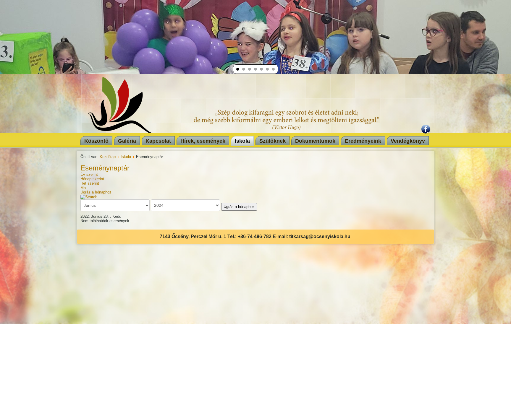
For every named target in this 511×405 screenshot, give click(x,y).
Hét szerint (89, 183)
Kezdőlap (108, 156)
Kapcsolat (158, 141)
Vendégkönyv (408, 141)
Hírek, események (202, 141)
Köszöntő (96, 141)
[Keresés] (88, 196)
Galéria (127, 141)
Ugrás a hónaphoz (95, 192)
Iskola (242, 141)
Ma (83, 188)
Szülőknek (272, 141)
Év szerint (89, 174)
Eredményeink (363, 141)
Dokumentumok (315, 141)
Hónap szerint (92, 179)
